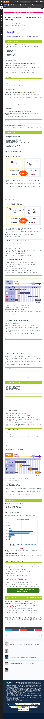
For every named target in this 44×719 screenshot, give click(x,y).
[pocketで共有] (38, 630)
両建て (15, 356)
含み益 (13, 67)
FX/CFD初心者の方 (9, 9)
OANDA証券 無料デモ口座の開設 (10, 573)
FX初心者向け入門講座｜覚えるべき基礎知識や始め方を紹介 (16, 579)
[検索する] (21, 2)
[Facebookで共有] (15, 630)
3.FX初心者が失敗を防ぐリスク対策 (12, 33)
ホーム (5, 9)
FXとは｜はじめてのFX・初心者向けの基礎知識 (14, 578)
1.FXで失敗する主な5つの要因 (11, 31)
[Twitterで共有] (8, 630)
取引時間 (13, 305)
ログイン (41, 1)
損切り (27, 127)
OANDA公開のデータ (23, 548)
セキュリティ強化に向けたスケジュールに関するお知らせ (23, 12)
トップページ (17, 1)
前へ (7, 635)
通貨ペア (11, 262)
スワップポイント (11, 323)
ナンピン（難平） (11, 356)
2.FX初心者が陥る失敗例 (10, 32)
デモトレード (9, 405)
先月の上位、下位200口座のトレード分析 (31, 555)
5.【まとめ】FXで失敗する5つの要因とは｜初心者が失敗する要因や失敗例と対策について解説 (22, 36)
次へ (39, 635)
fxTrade (11, 582)
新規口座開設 (36, 1)
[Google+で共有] (23, 630)
